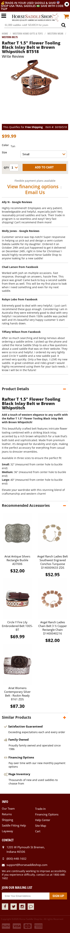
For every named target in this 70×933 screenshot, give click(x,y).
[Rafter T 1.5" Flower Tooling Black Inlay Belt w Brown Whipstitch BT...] (35, 96)
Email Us (35, 192)
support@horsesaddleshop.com (27, 865)
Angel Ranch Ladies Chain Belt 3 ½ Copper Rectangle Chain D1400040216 (52, 627)
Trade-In (40, 809)
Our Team (8, 808)
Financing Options (46, 814)
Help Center (42, 820)
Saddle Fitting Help (14, 825)
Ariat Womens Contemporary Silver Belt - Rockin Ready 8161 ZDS (17, 693)
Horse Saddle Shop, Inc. (35, 18)
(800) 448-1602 (17, 858)
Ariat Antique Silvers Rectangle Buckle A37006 (17, 560)
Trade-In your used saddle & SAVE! (30, 3)
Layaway (7, 831)
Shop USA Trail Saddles (18, 6)
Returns (7, 814)
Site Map (40, 825)
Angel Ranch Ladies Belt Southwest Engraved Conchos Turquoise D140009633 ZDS (52, 561)
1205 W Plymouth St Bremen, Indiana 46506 (26, 849)
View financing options (32, 186)
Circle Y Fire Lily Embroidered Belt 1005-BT (17, 626)
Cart (37, 831)
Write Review (13, 56)
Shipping (7, 820)
